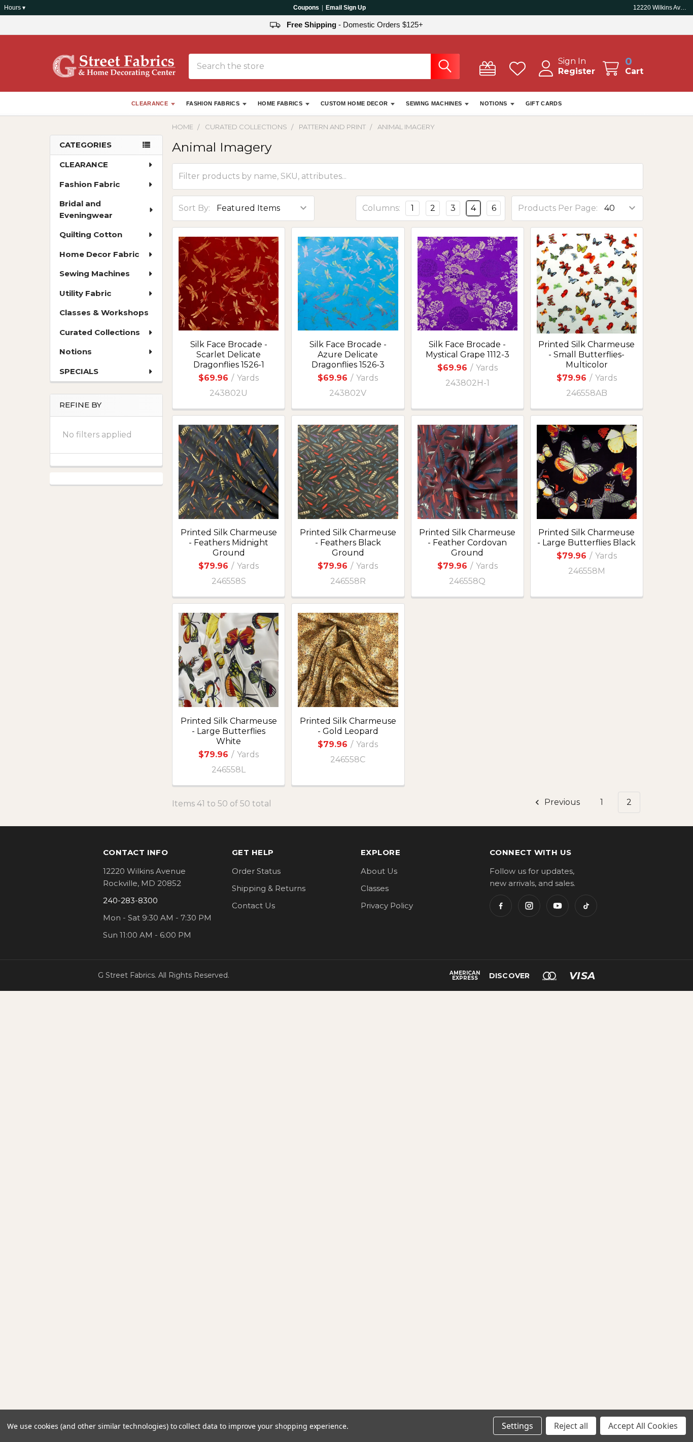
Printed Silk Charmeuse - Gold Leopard (348, 726)
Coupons (306, 7)
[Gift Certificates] (490, 69)
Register (576, 71)
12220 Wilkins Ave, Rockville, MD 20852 (661, 7)
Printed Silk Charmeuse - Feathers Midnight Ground (229, 543)
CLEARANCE (149, 103)
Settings (517, 1425)
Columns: (381, 208)
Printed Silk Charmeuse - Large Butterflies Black (586, 537)
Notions (75, 351)
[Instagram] (529, 906)
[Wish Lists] (520, 69)
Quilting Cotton (90, 234)
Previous (561, 802)
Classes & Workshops (104, 312)
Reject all (571, 1425)
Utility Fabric (85, 293)
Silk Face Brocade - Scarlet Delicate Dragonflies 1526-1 (228, 354)
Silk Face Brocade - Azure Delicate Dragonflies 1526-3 (348, 354)
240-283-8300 (130, 900)
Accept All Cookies (643, 1425)
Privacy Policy (387, 905)
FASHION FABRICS (212, 103)
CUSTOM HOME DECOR (354, 103)
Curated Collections (99, 332)
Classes (375, 888)
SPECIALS (78, 371)
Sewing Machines (94, 273)
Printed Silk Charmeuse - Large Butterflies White (229, 731)
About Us (379, 871)
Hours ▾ (14, 7)
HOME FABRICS (280, 103)
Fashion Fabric (89, 184)
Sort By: (194, 208)
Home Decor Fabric (99, 254)
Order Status (256, 871)
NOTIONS (493, 103)
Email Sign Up (346, 7)
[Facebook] (501, 906)
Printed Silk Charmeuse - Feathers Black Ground (348, 543)
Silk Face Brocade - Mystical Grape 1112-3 (467, 349)
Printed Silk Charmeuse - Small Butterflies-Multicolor (586, 354)
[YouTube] (557, 906)
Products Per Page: (558, 208)
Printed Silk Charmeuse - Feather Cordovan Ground (467, 543)
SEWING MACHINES (434, 103)
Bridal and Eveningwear (86, 209)
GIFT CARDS (544, 103)
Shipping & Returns (268, 888)
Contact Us (253, 905)
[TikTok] (586, 906)
